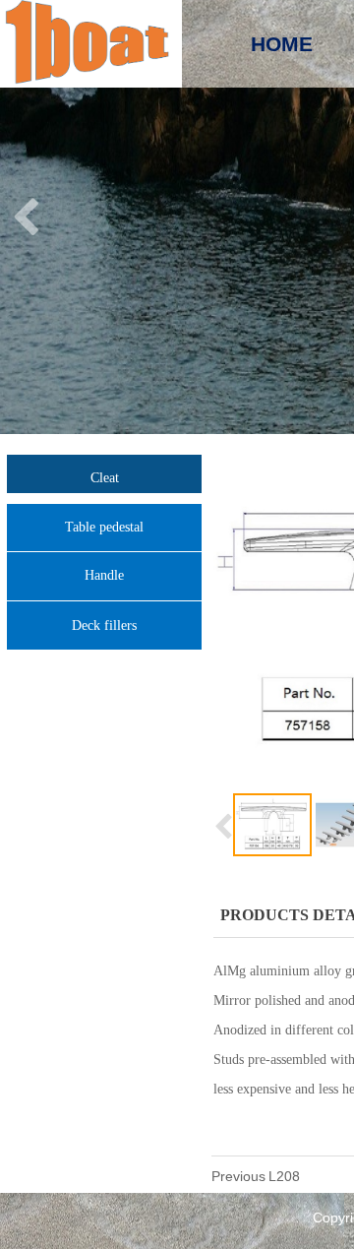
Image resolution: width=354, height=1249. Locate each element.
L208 (284, 1176)
